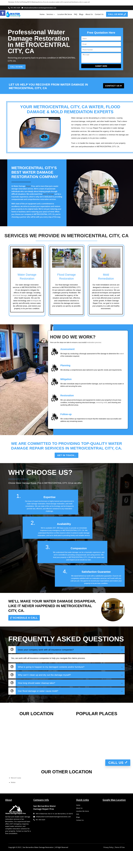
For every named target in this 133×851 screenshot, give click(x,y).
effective (95, 135)
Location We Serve (64, 14)
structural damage (20, 295)
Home (42, 14)
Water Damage (87, 128)
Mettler (13, 782)
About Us (89, 14)
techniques (34, 301)
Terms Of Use (120, 847)
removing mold (101, 402)
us (77, 143)
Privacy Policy (108, 847)
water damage (48, 194)
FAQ (75, 14)
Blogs (81, 14)
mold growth (114, 287)
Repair (28, 186)
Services (50, 14)
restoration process (94, 342)
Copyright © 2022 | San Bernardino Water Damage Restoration (31, 847)
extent (121, 354)
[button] (2, 13)
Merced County (16, 778)
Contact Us (99, 14)
